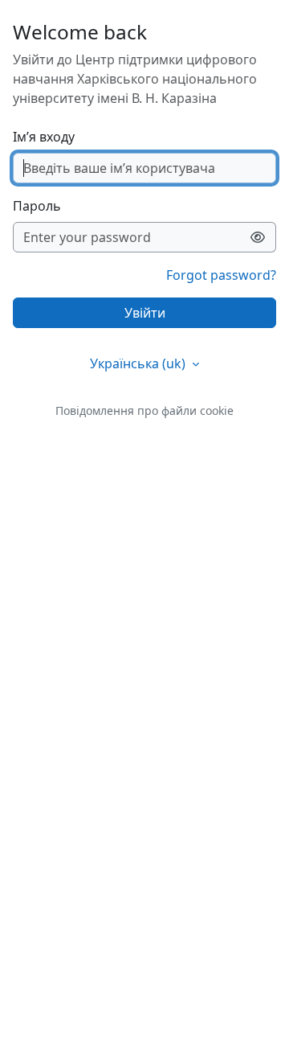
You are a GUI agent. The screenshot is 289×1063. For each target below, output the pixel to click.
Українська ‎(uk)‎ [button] (139, 363)
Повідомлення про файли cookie (144, 410)
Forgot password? (221, 275)
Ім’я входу (44, 137)
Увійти (144, 313)
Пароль (37, 206)
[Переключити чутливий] (258, 237)
